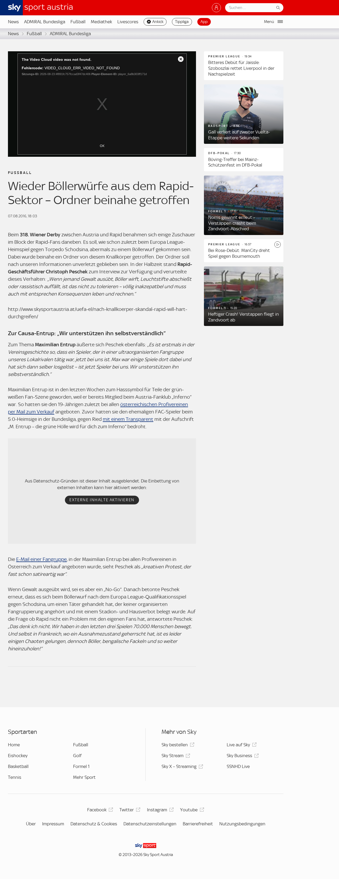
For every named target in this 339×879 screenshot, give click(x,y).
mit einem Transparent (128, 419)
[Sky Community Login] (216, 7)
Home (14, 744)
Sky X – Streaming (179, 766)
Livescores (127, 21)
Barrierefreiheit (198, 823)
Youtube (189, 809)
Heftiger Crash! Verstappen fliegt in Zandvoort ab (243, 317)
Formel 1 (81, 766)
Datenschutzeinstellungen (149, 823)
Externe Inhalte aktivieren (102, 500)
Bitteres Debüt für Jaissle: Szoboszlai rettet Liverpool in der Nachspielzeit (241, 68)
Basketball (18, 766)
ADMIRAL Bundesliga (44, 21)
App (204, 21)
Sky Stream (173, 755)
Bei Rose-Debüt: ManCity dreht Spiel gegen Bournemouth (239, 253)
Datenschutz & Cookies (93, 823)
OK (102, 146)
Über (31, 823)
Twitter (126, 809)
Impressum (53, 823)
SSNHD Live (238, 766)
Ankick (157, 21)
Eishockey (18, 755)
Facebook (96, 809)
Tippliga (182, 21)
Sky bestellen (175, 744)
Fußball (78, 21)
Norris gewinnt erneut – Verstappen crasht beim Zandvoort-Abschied (232, 223)
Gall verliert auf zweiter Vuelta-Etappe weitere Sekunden (239, 134)
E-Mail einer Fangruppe (41, 559)
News (13, 21)
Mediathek (101, 21)
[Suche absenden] (278, 7)
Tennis (14, 777)
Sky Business (239, 755)
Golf (77, 755)
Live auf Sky (238, 744)
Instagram (157, 809)
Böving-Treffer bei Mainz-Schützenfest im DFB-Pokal (235, 162)
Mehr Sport (84, 777)
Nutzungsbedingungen (242, 823)
